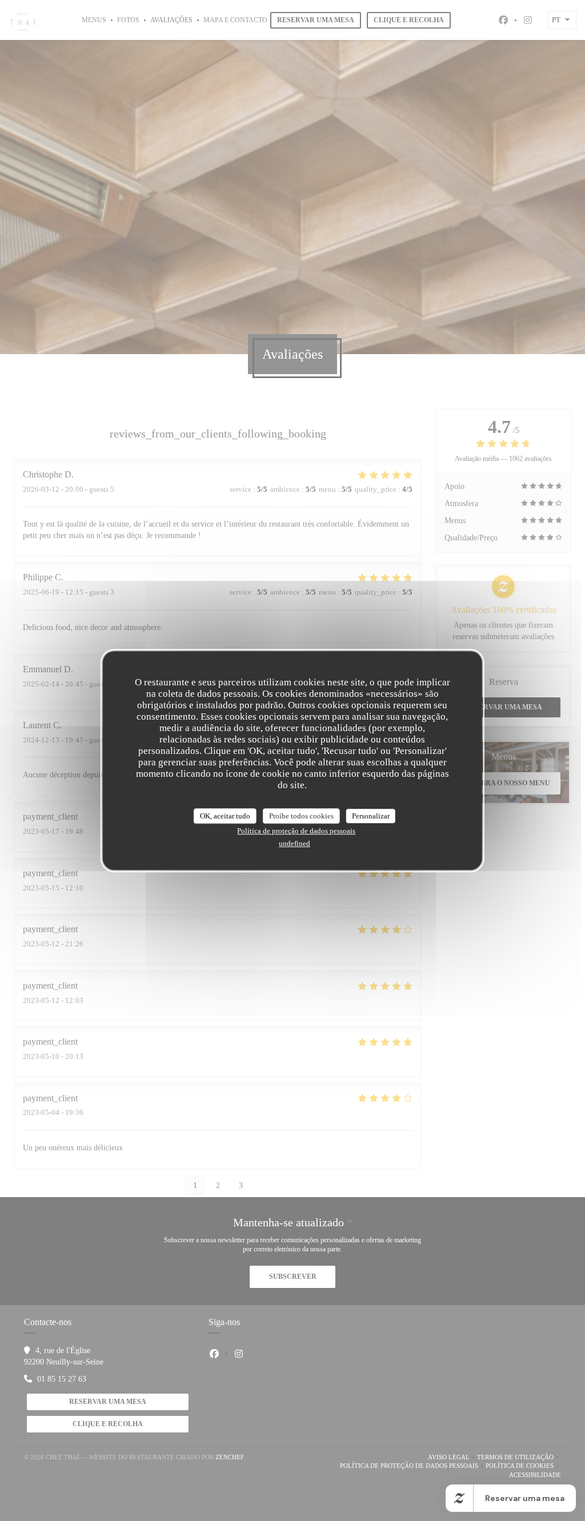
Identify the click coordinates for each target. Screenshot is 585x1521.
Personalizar (371, 816)
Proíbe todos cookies (301, 816)
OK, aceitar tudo (225, 816)
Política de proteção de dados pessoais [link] (296, 830)
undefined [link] (294, 843)
